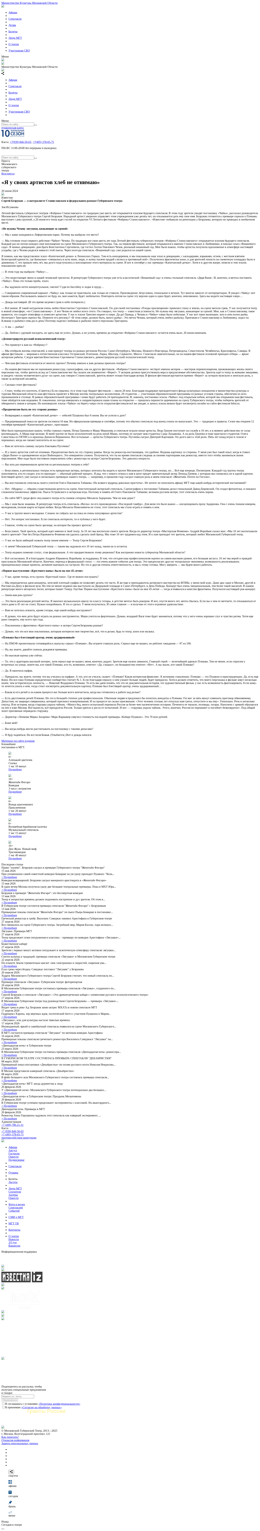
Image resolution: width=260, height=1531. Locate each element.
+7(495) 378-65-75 (43, 141)
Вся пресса (8, 173)
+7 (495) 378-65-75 (12, 1134)
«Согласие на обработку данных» (41, 1407)
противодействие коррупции (18, 1137)
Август (12, 1150)
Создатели (14, 1191)
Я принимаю (33, 1407)
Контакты (14, 1229)
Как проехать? (10, 1437)
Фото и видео (16, 1204)
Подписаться (10, 1400)
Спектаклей (15, 1207)
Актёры (13, 1194)
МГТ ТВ (13, 1223)
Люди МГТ (15, 37)
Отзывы (13, 1172)
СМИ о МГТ (16, 1217)
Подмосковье (16, 1159)
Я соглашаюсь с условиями (42, 1403)
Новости (13, 1239)
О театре (13, 44)
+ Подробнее (9, 877)
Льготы (13, 1182)
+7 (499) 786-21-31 (12, 1124)
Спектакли (15, 18)
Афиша (12, 12)
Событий (14, 1210)
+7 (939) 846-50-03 (12, 1131)
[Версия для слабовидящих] (2, 1528)
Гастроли (14, 1153)
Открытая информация (15, 1440)
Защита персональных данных (19, 1443)
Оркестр (13, 1156)
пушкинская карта (12, 127)
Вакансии (14, 1245)
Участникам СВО (19, 50)
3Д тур (12, 1242)
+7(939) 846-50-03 (20, 141)
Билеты (13, 31)
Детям (12, 25)
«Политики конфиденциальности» (59, 1403)
